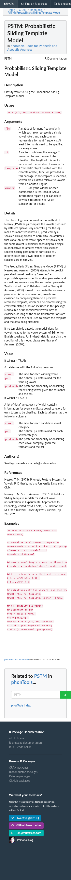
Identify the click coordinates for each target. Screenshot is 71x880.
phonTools (22, 682)
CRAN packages (18, 767)
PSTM (40, 676)
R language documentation (25, 743)
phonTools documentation (16, 660)
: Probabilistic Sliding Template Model (33, 12)
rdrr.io (9, 4)
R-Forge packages (19, 776)
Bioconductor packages (23, 772)
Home (11, 10)
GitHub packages (19, 780)
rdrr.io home (16, 738)
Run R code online (20, 747)
